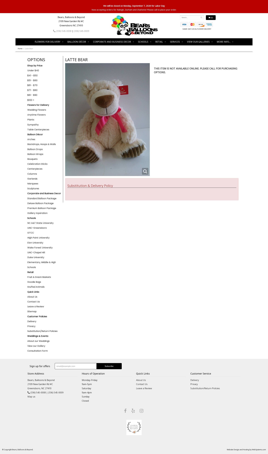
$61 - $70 (32, 85)
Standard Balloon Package (41, 198)
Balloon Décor (76, 41)
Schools (143, 41)
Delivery (31, 321)
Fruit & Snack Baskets (39, 277)
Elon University (35, 242)
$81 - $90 (32, 95)
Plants (30, 119)
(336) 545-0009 (81, 31)
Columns (32, 173)
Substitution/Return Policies (42, 331)
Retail (159, 41)
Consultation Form (37, 350)
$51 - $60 (32, 80)
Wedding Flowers (36, 109)
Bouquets (32, 159)
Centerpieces (34, 168)
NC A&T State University (40, 223)
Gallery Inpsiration (37, 213)
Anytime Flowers (36, 114)
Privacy (31, 326)
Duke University (35, 257)
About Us (32, 296)
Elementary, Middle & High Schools (41, 265)
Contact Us (33, 301)
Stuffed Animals (36, 286)
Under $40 (33, 70)
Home (20, 48)
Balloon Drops (35, 149)
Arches (31, 139)
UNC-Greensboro (37, 228)
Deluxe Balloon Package (40, 203)
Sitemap (32, 311)
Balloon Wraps (35, 154)
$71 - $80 (32, 90)
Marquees (32, 183)
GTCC (30, 232)
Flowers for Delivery (47, 41)
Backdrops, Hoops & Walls (41, 144)
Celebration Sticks (37, 164)
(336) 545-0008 (63, 31)
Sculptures (33, 188)
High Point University (38, 237)
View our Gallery (36, 346)
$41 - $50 (32, 75)
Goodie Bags (34, 282)
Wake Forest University (40, 247)
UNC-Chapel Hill (36, 252)
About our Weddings (38, 341)
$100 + (30, 100)
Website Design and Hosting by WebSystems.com (246, 449)
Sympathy (33, 124)
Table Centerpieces (38, 129)
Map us (31, 396)
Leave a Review (35, 306)
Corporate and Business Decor (112, 41)
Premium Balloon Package (41, 208)
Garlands (32, 178)
